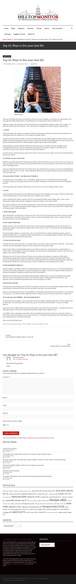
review (41, 509)
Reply (8, 366)
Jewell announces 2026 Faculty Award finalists (28, 39)
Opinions (21, 28)
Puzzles (39, 28)
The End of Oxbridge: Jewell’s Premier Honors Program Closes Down (23, 465)
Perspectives (53, 506)
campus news (14, 494)
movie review (48, 504)
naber (62, 503)
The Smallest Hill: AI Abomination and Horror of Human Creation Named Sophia (27, 454)
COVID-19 (64, 494)
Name (5, 397)
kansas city (22, 500)
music (56, 504)
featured (19, 496)
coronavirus (53, 494)
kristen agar (34, 500)
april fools (37, 491)
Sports (47, 28)
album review (14, 491)
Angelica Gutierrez (25, 491)
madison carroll (15, 504)
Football (44, 497)
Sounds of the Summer (10, 448)
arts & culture (49, 491)
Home (6, 28)
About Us (31, 34)
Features (30, 28)
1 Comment (33, 64)
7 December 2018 (9, 64)
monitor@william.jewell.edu (17, 564)
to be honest (32, 512)
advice (6, 491)
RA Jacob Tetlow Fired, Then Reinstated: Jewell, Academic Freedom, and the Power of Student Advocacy (34, 460)
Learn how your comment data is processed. (40, 438)
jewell (10, 500)
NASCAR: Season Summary (11, 471)
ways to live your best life (38, 324)
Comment (6, 377)
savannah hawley (52, 509)
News (13, 28)
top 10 (24, 324)
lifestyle (6, 324)
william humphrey (52, 512)
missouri (38, 504)
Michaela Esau (22, 64)
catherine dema (28, 494)
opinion (15, 506)
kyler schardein (43, 500)
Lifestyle (7, 34)
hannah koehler (55, 497)
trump (42, 512)
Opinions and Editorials (31, 507)
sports (19, 511)
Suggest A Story (19, 34)
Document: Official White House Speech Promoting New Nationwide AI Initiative (27, 476)
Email (5, 405)
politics (33, 509)
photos (25, 509)
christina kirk (42, 494)
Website (5, 413)
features (33, 497)
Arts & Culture (57, 28)
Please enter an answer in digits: (12, 421)
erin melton (7, 497)
